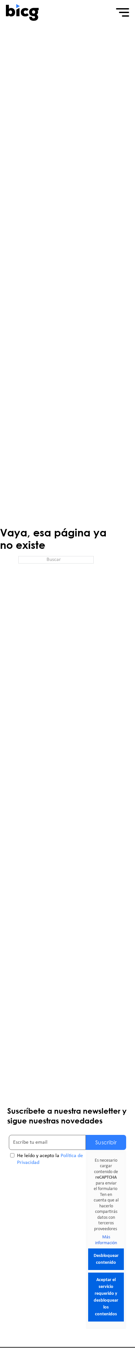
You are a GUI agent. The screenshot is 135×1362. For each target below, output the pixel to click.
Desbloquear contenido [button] (106, 1259)
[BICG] (22, 12)
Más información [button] (106, 1240)
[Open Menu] (122, 12)
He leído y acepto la (50, 1159)
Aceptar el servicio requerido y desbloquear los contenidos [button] (106, 1297)
